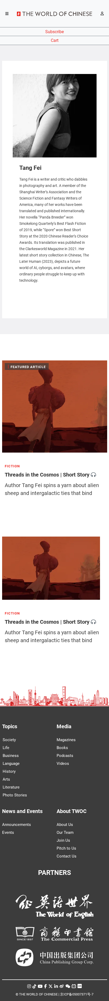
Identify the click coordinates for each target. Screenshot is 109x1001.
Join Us (63, 840)
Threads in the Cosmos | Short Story (47, 475)
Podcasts (65, 755)
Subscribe (54, 31)
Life (6, 747)
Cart (54, 40)
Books (62, 747)
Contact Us (66, 856)
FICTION (12, 466)
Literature (11, 787)
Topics (9, 726)
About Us (65, 824)
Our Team (65, 832)
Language (11, 763)
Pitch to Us (66, 848)
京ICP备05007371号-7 (76, 994)
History (9, 771)
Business (11, 755)
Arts (6, 779)
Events (8, 832)
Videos (63, 763)
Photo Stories (15, 795)
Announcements (16, 824)
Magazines (66, 739)
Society (9, 739)
